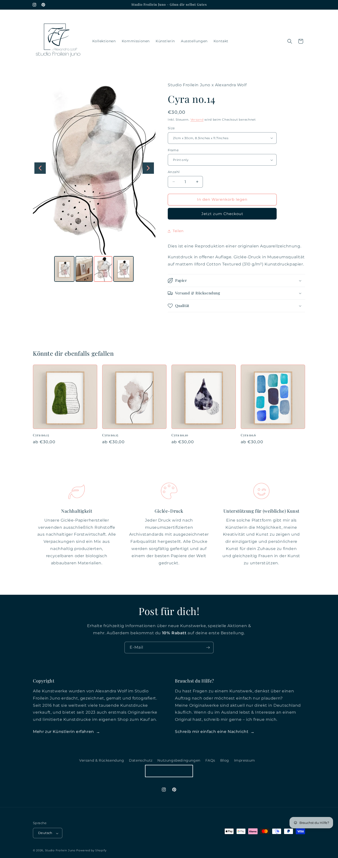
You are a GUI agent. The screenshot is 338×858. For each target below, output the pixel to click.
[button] (289, 41)
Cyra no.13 (41, 435)
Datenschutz (141, 760)
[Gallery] (94, 182)
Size (171, 128)
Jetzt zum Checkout (222, 213)
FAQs (210, 760)
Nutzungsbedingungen (178, 760)
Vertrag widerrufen (169, 771)
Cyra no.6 (248, 435)
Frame (173, 150)
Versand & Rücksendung (101, 760)
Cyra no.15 (110, 435)
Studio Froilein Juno (60, 850)
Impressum (244, 760)
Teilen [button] (178, 231)
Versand (197, 119)
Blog (224, 760)
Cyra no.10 (179, 435)
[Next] (148, 168)
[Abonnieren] (207, 647)
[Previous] (40, 168)
